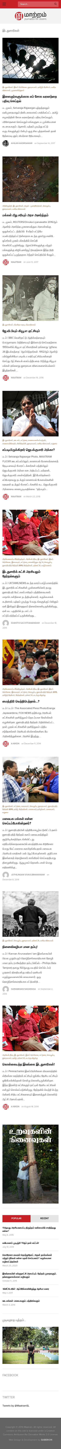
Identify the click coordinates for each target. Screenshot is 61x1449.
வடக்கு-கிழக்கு (40, 695)
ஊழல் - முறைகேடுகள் (33, 206)
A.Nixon (15, 743)
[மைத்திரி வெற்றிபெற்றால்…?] (30, 662)
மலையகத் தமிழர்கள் (37, 809)
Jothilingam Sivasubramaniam (28, 874)
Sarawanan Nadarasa (23, 989)
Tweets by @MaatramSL (15, 1405)
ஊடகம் (17, 440)
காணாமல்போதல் (9, 443)
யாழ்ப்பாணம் (46, 565)
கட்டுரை (24, 440)
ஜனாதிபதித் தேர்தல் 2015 (12, 565)
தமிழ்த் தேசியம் (44, 87)
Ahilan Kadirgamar (21, 143)
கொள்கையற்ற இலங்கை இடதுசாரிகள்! (28, 1064)
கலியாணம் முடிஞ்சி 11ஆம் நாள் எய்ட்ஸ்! (20, 1243)
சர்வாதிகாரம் (31, 325)
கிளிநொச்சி (21, 443)
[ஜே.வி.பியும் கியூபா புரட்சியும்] (30, 298)
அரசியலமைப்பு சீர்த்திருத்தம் (13, 559)
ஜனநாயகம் (32, 87)
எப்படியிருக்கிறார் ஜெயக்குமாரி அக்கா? (28, 450)
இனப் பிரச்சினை (20, 87)
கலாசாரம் (25, 806)
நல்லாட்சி (37, 565)
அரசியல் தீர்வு (31, 559)
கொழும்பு (46, 206)
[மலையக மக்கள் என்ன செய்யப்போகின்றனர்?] (30, 779)
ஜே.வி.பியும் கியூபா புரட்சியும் (21, 331)
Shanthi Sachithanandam (25, 623)
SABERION (46, 1439)
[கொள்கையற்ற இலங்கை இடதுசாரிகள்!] (30, 1028)
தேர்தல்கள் (28, 565)
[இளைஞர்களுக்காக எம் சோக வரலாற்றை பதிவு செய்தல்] (30, 60)
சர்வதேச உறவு (19, 325)
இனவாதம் (16, 562)
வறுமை (54, 443)
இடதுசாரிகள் (7, 87)
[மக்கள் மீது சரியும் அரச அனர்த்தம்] (30, 179)
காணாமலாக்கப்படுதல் (37, 440)
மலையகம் (50, 809)
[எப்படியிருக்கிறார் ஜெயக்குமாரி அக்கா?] (30, 413)
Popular (16, 1218)
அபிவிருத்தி (7, 206)
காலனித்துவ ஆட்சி (35, 562)
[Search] (55, 4)
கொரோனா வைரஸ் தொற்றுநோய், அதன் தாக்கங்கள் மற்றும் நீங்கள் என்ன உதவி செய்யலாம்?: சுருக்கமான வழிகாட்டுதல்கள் (27, 1258)
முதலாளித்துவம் (17, 90)
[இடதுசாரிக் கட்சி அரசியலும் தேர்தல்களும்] (30, 532)
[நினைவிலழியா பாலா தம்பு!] (30, 914)
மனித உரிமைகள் (19, 209)
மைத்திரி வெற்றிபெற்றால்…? (20, 701)
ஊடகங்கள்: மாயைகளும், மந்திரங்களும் (21, 1301)
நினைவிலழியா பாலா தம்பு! (19, 947)
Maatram (16, 262)
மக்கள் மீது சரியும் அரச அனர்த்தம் (25, 215)
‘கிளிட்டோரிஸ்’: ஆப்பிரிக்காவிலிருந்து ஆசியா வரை (25, 1289)
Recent (44, 1218)
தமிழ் (16, 809)
